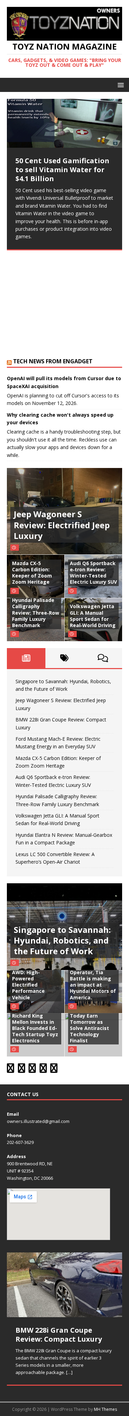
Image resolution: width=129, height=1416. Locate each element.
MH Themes (105, 1409)
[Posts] (26, 658)
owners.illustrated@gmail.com (38, 1121)
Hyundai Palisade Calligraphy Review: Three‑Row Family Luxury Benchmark (35, 612)
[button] (119, 85)
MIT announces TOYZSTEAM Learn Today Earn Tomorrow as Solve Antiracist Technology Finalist (92, 1022)
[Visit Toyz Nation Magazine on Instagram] (21, 1069)
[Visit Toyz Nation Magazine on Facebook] (53, 1069)
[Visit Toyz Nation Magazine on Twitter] (32, 1069)
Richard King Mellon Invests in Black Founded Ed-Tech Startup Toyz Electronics (35, 1028)
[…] (48, 337)
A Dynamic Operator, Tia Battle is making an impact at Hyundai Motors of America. (93, 982)
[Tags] (64, 658)
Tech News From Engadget (53, 361)
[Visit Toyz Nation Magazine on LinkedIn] (43, 1069)
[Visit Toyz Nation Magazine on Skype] (10, 1069)
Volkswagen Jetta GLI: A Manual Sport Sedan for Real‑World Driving (93, 615)
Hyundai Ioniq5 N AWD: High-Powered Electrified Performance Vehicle (32, 982)
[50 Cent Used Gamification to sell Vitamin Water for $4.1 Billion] (64, 123)
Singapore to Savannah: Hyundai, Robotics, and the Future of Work (62, 940)
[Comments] (103, 658)
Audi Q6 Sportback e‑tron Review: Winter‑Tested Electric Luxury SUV (93, 572)
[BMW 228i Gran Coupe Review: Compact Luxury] (64, 1284)
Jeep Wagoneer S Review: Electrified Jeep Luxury (62, 524)
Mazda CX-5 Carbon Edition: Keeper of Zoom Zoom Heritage (32, 572)
